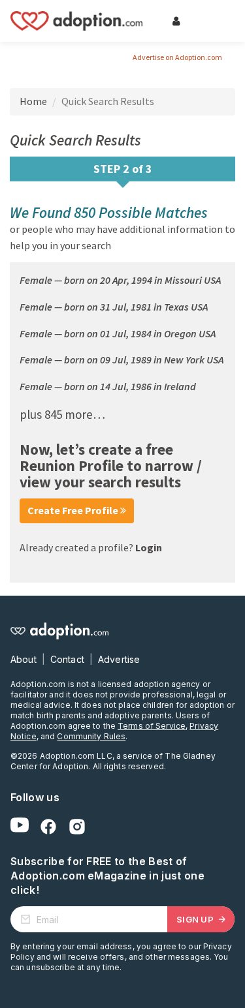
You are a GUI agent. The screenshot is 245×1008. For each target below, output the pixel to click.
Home (33, 101)
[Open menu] (215, 21)
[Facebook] (48, 826)
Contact (67, 659)
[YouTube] (19, 826)
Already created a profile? (91, 547)
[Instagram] (77, 826)
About (23, 659)
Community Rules (91, 736)
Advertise (119, 659)
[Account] (176, 21)
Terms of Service (152, 726)
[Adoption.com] (76, 21)
